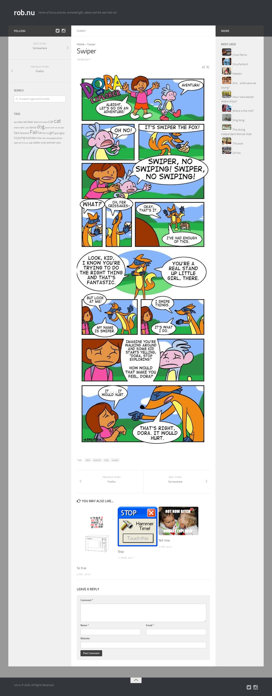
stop (106, 460)
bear (30, 122)
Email (150, 625)
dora (88, 460)
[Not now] (178, 521)
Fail (33, 132)
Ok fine (237, 153)
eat (62, 128)
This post (238, 143)
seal (16, 142)
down (47, 128)
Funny (81, 31)
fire (47, 133)
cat (57, 121)
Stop (121, 551)
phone (59, 138)
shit (19, 142)
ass (15, 122)
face (16, 133)
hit (15, 138)
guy (62, 133)
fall (40, 133)
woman (51, 142)
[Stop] (137, 526)
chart (16, 127)
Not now (164, 540)
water (36, 142)
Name (84, 625)
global (57, 133)
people (53, 138)
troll (23, 143)
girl (51, 133)
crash (21, 127)
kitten (33, 138)
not (47, 138)
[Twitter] (57, 31)
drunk (57, 128)
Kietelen (237, 73)
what (43, 142)
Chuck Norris (240, 55)
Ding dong (238, 120)
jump (22, 137)
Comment (86, 600)
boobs (45, 122)
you (58, 142)
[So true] (97, 535)
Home (80, 44)
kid (28, 138)
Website (85, 638)
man (44, 138)
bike (36, 122)
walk (30, 143)
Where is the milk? (243, 110)
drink (53, 127)
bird (40, 122)
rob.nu (24, 12)
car (50, 121)
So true (81, 568)
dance (32, 127)
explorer (97, 460)
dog (41, 127)
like (39, 138)
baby (20, 122)
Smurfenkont (240, 64)
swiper (115, 460)
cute (27, 128)
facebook (24, 133)
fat (44, 133)
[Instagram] (63, 31)
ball (25, 122)
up (27, 143)
